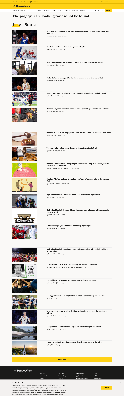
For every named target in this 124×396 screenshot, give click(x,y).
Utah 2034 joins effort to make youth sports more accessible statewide (74, 62)
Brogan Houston (52, 49)
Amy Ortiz (51, 345)
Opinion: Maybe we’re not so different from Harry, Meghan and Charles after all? (78, 109)
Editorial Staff (43, 376)
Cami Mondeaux (53, 329)
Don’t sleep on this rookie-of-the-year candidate (65, 47)
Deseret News (16, 2)
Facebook (99, 376)
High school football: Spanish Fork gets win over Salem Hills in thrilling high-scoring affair (77, 250)
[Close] (121, 382)
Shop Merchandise (83, 378)
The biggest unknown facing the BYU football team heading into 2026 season (76, 296)
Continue (106, 387)
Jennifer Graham (53, 316)
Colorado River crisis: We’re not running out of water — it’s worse (72, 265)
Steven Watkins (78, 267)
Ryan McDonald (52, 36)
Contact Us (61, 373)
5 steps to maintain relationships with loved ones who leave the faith (73, 342)
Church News (34, 2)
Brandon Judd (52, 96)
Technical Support (63, 376)
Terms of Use (30, 392)
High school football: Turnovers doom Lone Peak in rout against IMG (73, 194)
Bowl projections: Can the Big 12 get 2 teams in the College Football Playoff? (76, 93)
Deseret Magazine (25, 2)
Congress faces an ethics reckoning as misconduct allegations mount (73, 327)
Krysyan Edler (52, 65)
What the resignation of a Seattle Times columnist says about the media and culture (76, 312)
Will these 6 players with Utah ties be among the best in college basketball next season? (77, 32)
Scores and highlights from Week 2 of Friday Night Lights (68, 225)
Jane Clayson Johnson (54, 267)
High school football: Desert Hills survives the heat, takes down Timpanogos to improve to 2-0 (77, 211)
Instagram (99, 378)
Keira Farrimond (66, 267)
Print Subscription (83, 376)
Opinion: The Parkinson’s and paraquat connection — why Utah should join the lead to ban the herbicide (77, 164)
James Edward (52, 228)
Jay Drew (50, 298)
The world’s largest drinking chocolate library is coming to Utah (71, 148)
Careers (42, 378)
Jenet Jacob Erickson (54, 184)
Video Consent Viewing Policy (53, 392)
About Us (42, 373)
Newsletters (81, 373)
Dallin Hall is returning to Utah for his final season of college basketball (74, 78)
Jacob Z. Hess (52, 111)
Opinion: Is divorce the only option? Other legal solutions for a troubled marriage (78, 132)
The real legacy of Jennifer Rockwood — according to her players (71, 280)
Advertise (60, 378)
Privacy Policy (38, 392)
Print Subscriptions (105, 2)
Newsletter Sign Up (18, 10)
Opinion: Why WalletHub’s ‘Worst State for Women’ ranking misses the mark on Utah (77, 180)
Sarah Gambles (52, 151)
